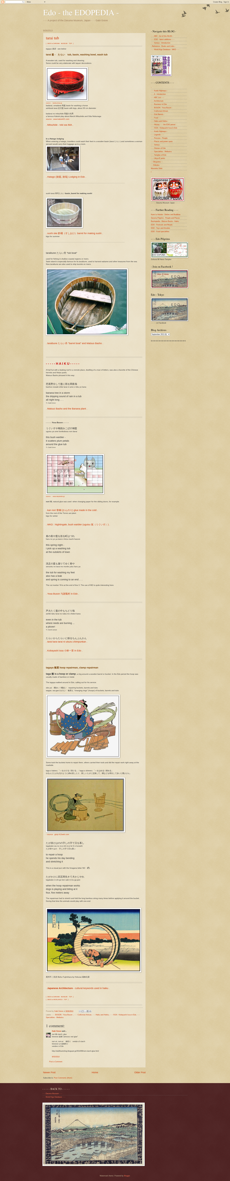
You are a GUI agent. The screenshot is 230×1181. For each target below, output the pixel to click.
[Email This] (80, 1011)
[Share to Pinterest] (90, 1011)
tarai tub (52, 37)
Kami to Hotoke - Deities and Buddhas (165, 215)
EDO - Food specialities (160, 232)
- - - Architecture (157, 101)
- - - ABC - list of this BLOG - (162, 36)
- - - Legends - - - (157, 135)
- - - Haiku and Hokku (101, 1015)
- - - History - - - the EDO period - (163, 125)
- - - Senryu (155, 145)
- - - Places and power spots (162, 141)
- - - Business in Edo (159, 104)
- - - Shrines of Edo (158, 148)
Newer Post (49, 1072)
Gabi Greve (56, 1031)
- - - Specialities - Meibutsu (161, 152)
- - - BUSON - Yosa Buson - (62, 1015)
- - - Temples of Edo (158, 155)
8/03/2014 (55, 1057)
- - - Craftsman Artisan (82, 1015)
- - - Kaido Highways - (159, 91)
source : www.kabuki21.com (57, 119)
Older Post (140, 1072)
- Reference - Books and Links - (163, 46)
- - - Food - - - (156, 118)
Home (95, 1072)
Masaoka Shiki (156, 168)
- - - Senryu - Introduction (160, 43)
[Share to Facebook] (87, 1011)
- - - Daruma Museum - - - (52, 1094)
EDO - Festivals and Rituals (161, 225)
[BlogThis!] (82, 1011)
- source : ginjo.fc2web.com (57, 834)
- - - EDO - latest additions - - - (162, 39)
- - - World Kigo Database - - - (53, 1097)
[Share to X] (85, 1011)
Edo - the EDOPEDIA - (81, 12)
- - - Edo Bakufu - (157, 114)
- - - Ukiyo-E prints (158, 158)
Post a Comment (55, 1062)
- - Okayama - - (157, 162)
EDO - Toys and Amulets (160, 228)
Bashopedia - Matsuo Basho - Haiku (165, 221)
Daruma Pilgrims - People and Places (165, 218)
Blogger (127, 1176)
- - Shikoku (155, 165)
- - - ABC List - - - (157, 97)
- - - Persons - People (159, 138)
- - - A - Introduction (158, 94)
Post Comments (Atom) (63, 1078)
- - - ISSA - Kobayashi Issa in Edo (123, 1015)
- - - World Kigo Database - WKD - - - (165, 49)
